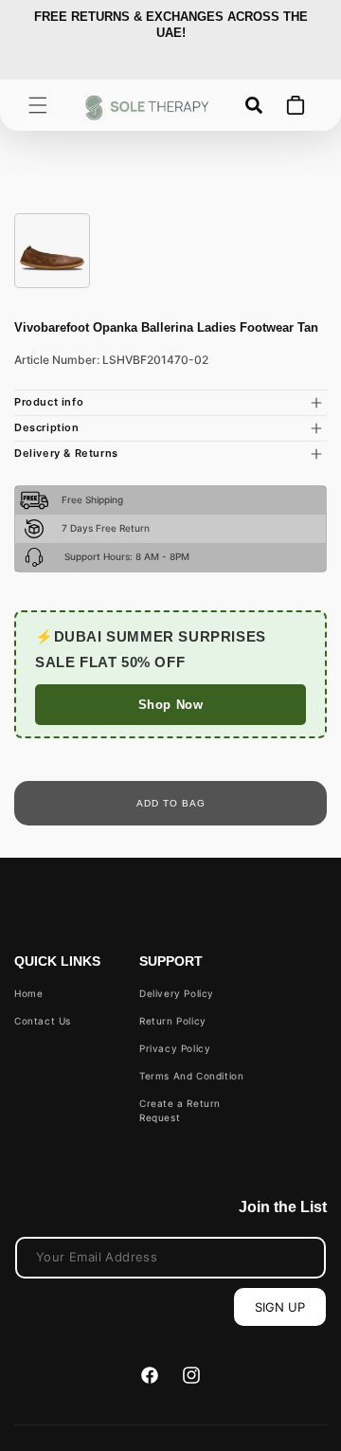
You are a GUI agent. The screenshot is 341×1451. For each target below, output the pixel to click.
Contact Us (42, 1020)
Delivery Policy (176, 993)
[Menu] (38, 105)
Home (28, 993)
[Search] (254, 105)
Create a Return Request (180, 1110)
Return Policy (172, 1020)
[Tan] (52, 250)
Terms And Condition (191, 1075)
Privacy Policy (174, 1048)
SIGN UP (280, 1307)
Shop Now (171, 705)
